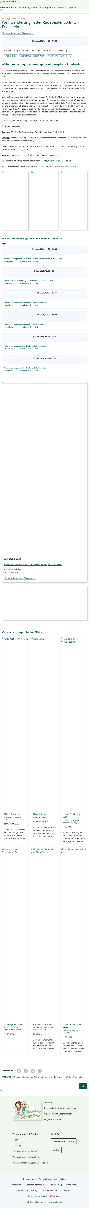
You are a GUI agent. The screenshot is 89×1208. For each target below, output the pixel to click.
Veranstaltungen (24, 1077)
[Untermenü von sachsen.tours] (15, 7)
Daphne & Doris (42, 1196)
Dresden (15, 814)
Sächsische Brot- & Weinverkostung (70, 821)
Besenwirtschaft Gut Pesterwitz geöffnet (13, 1029)
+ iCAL (35, 261)
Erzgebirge (8, 1024)
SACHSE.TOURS (8, 1077)
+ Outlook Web (25, 261)
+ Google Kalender (11, 261)
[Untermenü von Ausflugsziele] (54, 7)
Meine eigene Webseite (63, 1141)
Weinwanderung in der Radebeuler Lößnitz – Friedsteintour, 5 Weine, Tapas (36, 50)
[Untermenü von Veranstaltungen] (75, 7)
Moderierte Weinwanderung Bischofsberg (43, 1029)
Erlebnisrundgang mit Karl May (72, 1032)
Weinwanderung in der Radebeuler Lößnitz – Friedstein (25, 302)
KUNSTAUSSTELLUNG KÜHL (13, 818)
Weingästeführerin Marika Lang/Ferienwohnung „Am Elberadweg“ (33, 564)
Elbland (5, 18)
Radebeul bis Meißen (18, 18)
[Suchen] (83, 1086)
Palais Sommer (39, 817)
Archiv (56, 1150)
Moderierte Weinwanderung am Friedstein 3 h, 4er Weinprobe (28, 280)
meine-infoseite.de (53, 1202)
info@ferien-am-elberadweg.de (57, 161)
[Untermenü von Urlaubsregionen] (36, 7)
